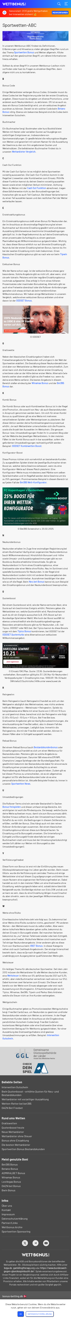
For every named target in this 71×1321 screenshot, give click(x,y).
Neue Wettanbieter (13, 1131)
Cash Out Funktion (36, 188)
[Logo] (35, 1254)
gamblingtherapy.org (24, 1268)
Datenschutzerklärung (15, 1218)
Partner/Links (10, 1222)
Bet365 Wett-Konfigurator (33, 482)
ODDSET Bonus (24, 300)
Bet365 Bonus (10, 1164)
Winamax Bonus (40, 383)
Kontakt (6, 1209)
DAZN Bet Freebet (12, 1107)
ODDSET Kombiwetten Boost (26, 446)
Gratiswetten (9, 1123)
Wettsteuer (13, 975)
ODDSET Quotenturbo (13, 634)
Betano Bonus (10, 1168)
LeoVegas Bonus (11, 1181)
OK (20, 1314)
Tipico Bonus (24, 631)
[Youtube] (46, 1243)
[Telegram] (36, 1243)
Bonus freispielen (11, 806)
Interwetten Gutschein (15, 1087)
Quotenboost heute (13, 1127)
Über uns (7, 1205)
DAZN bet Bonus (11, 1185)
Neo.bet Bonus (36, 581)
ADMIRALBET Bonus (13, 1173)
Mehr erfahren (60, 12)
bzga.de (8, 1268)
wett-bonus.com (19, 4)
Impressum (8, 1214)
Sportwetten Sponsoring (16, 1231)
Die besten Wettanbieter (16, 1144)
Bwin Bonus (8, 1190)
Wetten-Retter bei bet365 (16, 1103)
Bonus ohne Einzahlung (15, 1140)
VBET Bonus (36, 945)
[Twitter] (25, 1243)
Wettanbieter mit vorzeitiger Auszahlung (25, 1099)
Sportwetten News (20, 783)
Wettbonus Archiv (12, 1227)
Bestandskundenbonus (46, 747)
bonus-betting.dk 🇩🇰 (14, 1296)
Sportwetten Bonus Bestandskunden (23, 1149)
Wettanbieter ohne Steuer (17, 1136)
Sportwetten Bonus (24, 52)
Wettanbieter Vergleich (24, 151)
